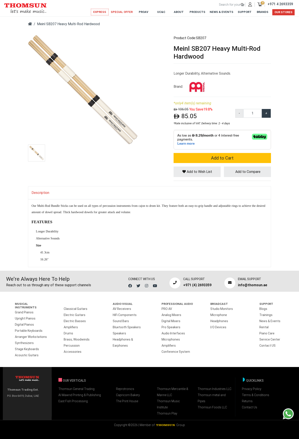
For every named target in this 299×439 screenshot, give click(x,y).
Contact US (267, 345)
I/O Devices (218, 327)
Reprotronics (125, 389)
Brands (262, 12)
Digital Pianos (24, 324)
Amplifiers (71, 327)
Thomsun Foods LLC (212, 407)
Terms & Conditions (255, 395)
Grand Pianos (24, 312)
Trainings (266, 315)
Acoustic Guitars (27, 355)
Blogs (263, 309)
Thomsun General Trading (76, 389)
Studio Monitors (221, 309)
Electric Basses (75, 321)
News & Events (221, 12)
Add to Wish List (199, 172)
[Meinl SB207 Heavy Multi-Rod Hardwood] (82, 89)
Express (99, 12)
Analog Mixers (171, 315)
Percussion (72, 345)
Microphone (218, 315)
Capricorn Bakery (128, 395)
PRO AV (167, 309)
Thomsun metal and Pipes (212, 398)
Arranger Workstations (31, 337)
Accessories (72, 351)
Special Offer (122, 12)
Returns (247, 401)
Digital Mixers (171, 321)
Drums (68, 333)
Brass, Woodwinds (77, 339)
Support (245, 12)
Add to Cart (222, 158)
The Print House (127, 401)
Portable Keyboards (28, 330)
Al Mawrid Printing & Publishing (79, 395)
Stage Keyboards (27, 349)
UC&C (161, 12)
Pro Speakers (171, 327)
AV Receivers (122, 309)
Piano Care (266, 333)
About (179, 12)
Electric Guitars (74, 315)
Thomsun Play (167, 413)
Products (197, 12)
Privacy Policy (251, 389)
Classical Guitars (75, 309)
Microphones (171, 339)
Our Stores (283, 12)
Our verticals (74, 380)
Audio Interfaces (173, 333)
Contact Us (249, 407)
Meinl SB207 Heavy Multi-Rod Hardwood (68, 24)
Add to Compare (247, 172)
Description (40, 193)
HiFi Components (125, 315)
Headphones (219, 321)
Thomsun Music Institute (168, 404)
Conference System (176, 351)
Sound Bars (121, 321)
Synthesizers (24, 343)
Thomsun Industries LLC (214, 389)
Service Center (269, 339)
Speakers (119, 333)
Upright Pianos (25, 318)
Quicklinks (255, 380)
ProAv (143, 12)
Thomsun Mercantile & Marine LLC (172, 392)
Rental (264, 327)
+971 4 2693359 (280, 4)
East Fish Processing (73, 401)
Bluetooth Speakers (127, 327)
